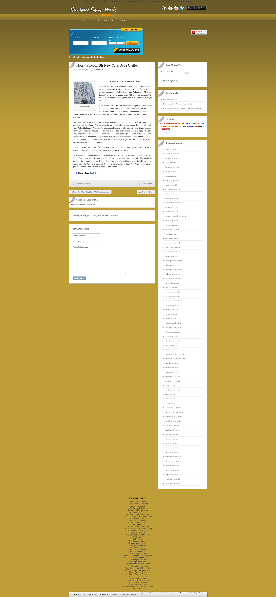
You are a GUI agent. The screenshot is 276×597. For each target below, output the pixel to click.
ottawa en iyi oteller (172, 367)
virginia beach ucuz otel (173, 474)
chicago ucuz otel (171, 194)
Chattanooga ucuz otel (172, 189)
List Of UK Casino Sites (138, 545)
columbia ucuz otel (171, 207)
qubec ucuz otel (170, 394)
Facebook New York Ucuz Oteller (83, 204)
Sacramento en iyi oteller (173, 407)
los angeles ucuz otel (172, 305)
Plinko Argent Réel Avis (138, 560)
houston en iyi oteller (172, 251)
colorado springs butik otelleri (175, 216)
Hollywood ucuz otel (172, 247)
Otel (141, 92)
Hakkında (81, 21)
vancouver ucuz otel (172, 465)
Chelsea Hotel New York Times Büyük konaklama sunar (91, 192)
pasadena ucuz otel (171, 372)
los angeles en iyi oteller (173, 301)
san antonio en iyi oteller (173, 416)
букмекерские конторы (138, 562)
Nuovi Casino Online (138, 502)
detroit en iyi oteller (172, 238)
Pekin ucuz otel (170, 162)
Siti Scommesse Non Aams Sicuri (138, 570)
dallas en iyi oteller (171, 220)
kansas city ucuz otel (172, 283)
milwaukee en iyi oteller (173, 323)
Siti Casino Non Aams (138, 508)
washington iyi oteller (172, 483)
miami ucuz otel (170, 318)
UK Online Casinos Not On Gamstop (138, 516)
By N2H (165, 132)
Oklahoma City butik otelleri (175, 358)
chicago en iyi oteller (172, 198)
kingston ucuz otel (171, 287)
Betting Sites (138, 539)
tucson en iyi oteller (172, 452)
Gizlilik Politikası (124, 21)
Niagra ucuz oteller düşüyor (174, 350)
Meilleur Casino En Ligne (138, 566)
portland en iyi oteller (172, 390)
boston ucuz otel (171, 171)
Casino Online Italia (138, 554)
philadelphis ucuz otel (172, 376)
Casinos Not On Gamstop (138, 504)
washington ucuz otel (172, 479)
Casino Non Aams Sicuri (138, 551)
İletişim (91, 21)
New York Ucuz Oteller (106, 21)
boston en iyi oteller (172, 167)
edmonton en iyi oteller (173, 243)
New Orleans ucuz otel (173, 341)
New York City (104, 86)
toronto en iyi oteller (172, 448)
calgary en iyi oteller (172, 180)
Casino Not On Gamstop (138, 520)
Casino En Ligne (138, 537)
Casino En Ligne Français (138, 576)
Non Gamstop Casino (138, 512)
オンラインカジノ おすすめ (138, 580)
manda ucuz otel (170, 176)
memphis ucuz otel (171, 309)
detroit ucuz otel (170, 234)
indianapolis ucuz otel (172, 265)
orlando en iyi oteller (172, 363)
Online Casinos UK (138, 533)
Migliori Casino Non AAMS (138, 584)
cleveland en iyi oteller (173, 202)
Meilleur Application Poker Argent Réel (138, 587)
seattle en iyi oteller (171, 434)
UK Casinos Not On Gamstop (138, 514)
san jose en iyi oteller (172, 430)
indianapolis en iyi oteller (173, 260)
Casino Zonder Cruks (138, 525)
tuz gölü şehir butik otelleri (174, 412)
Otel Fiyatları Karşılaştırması (98, 594)
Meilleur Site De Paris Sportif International (138, 558)
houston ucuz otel (171, 256)
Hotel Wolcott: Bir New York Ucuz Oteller (177, 104)
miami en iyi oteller (171, 314)
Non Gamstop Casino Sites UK (138, 535)
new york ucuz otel (171, 345)
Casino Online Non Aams (138, 531)
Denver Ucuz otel (171, 225)
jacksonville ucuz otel (172, 274)
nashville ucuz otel (171, 336)
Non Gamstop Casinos (138, 541)
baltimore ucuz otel (171, 158)
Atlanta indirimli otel (172, 153)
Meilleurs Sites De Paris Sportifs (138, 564)
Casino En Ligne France (138, 572)
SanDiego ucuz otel (172, 425)
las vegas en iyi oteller (172, 292)
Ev (72, 21)
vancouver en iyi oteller (173, 456)
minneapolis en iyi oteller (173, 327)
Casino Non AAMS (138, 506)
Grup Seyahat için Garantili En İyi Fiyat (87, 56)
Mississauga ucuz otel (172, 332)
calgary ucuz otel (171, 185)
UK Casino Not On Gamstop (138, 523)
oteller (101, 101)
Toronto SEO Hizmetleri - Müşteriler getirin (191, 593)
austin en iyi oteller (171, 149)
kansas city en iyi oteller (173, 278)
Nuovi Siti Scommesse (138, 582)
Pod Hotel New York (145, 192)
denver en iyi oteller (172, 229)
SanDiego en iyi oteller (173, 421)
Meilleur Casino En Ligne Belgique (138, 556)
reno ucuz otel (170, 403)
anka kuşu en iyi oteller (173, 381)
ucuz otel (115, 89)
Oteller (137, 81)
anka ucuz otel (170, 385)
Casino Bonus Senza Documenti (138, 568)
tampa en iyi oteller (171, 439)
